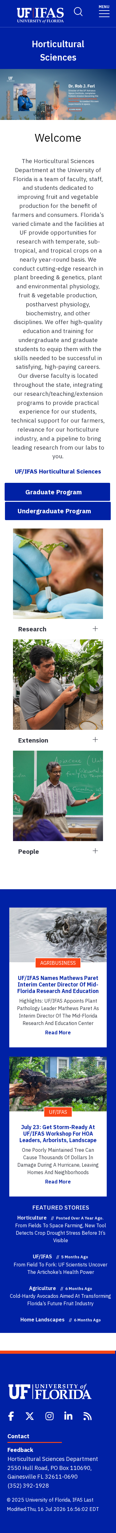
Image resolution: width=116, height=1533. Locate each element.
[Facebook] (11, 1415)
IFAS (77, 1500)
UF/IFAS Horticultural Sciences (58, 471)
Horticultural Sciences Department (52, 1458)
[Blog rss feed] (88, 1415)
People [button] (28, 851)
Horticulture (32, 1218)
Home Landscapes (42, 1319)
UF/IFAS (42, 1256)
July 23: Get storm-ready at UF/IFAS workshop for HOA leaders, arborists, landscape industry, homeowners (58, 1137)
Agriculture (42, 1288)
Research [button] (32, 629)
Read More (58, 1032)
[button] (57, 492)
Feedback (20, 1449)
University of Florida (47, 1500)
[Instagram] (50, 1415)
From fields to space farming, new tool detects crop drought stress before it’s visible (60, 1232)
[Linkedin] (69, 1415)
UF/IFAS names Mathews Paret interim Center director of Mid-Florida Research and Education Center (58, 987)
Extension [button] (33, 740)
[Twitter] (30, 1415)
